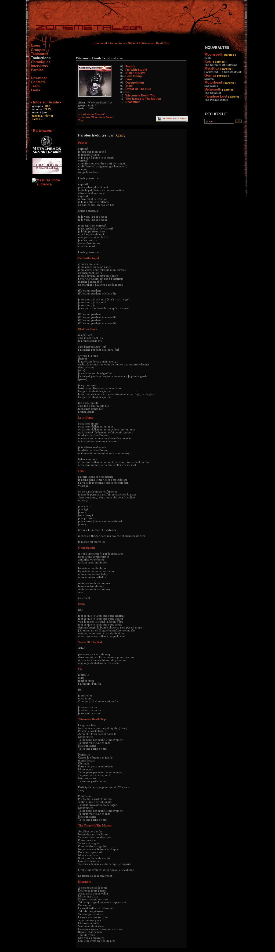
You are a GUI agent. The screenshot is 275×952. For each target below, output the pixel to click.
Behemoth (219, 90)
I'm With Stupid (136, 69)
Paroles (37, 70)
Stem (129, 85)
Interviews (39, 66)
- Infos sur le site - (46, 102)
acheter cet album (174, 118)
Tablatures (39, 54)
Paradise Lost (222, 97)
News (35, 46)
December (132, 101)
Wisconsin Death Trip (140, 95)
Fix (127, 92)
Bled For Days (135, 72)
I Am (128, 79)
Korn (220, 62)
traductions (117, 43)
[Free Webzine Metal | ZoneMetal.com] (83, 28)
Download (39, 78)
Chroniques (40, 62)
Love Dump (133, 76)
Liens (35, 90)
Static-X (133, 43)
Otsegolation (134, 82)
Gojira (216, 76)
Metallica (222, 69)
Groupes (38, 50)
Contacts (38, 82)
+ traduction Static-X (91, 114)
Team (35, 86)
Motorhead (220, 83)
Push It (130, 66)
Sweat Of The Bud (138, 89)
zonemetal (100, 43)
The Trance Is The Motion (143, 98)
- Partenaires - (42, 130)
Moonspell (220, 55)
